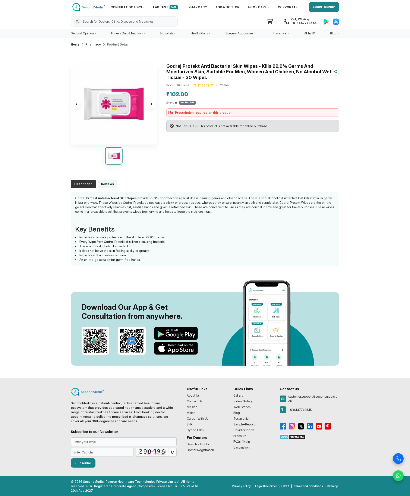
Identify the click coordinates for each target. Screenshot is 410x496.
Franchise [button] (280, 33)
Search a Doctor (198, 444)
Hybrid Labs (195, 430)
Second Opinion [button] (82, 33)
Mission (192, 407)
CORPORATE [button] (287, 7)
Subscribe (83, 463)
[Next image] (151, 104)
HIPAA (285, 486)
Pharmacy (93, 44)
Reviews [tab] (107, 184)
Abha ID (309, 33)
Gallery (238, 395)
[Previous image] (76, 104)
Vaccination (241, 447)
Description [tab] (83, 184)
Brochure (239, 436)
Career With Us (197, 418)
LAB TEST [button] (165, 7)
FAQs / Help (241, 441)
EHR (190, 424)
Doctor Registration (200, 450)
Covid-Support (243, 430)
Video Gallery (243, 401)
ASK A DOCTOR (227, 7)
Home (75, 44)
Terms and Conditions (308, 486)
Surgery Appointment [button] (240, 33)
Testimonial (241, 418)
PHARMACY (198, 7)
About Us (193, 395)
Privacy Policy (241, 486)
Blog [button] (333, 33)
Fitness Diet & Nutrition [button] (127, 33)
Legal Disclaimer (266, 486)
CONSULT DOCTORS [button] (126, 7)
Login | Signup (324, 7)
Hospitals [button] (166, 33)
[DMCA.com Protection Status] (293, 436)
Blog (236, 413)
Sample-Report (244, 424)
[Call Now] (398, 457)
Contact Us (194, 401)
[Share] (335, 72)
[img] (114, 104)
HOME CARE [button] (257, 7)
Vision (191, 413)
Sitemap (332, 486)
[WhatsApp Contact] (398, 474)
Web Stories (242, 407)
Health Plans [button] (199, 33)
